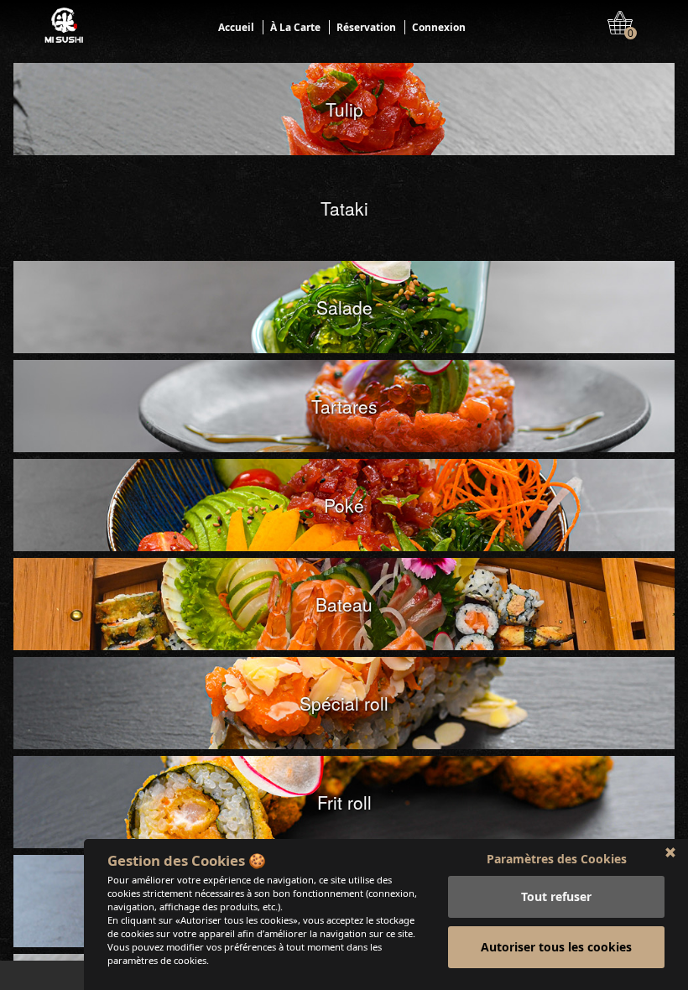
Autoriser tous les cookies (556, 947)
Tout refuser (556, 896)
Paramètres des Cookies (557, 859)
